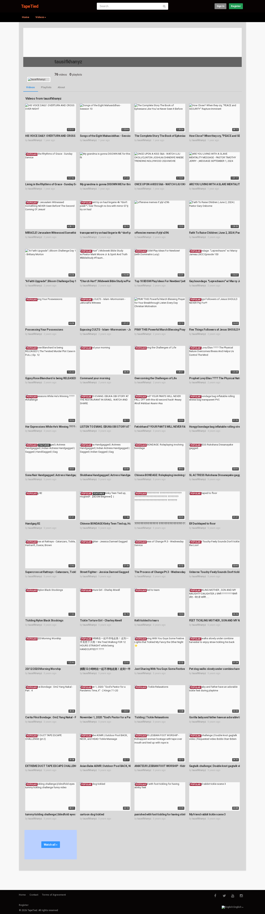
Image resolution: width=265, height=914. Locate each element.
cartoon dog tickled (92, 814)
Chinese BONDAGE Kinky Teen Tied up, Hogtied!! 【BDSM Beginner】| (122, 523)
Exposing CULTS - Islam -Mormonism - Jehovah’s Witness (115, 329)
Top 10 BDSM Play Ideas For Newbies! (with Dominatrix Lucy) (171, 281)
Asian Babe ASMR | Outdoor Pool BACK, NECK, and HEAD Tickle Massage (124, 766)
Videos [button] (40, 17)
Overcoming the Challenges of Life (155, 378)
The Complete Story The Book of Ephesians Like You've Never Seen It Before (180, 135)
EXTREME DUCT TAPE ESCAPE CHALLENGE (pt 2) (55, 766)
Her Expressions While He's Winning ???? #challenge (57, 426)
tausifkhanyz (35, 140)
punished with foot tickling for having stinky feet (163, 814)
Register (236, 6)
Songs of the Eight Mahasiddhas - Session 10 (107, 135)
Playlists (46, 87)
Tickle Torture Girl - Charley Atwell (101, 620)
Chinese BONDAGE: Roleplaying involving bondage (165, 475)
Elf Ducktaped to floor (202, 523)
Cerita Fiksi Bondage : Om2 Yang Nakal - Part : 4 (54, 717)
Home (25, 17)
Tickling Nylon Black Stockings (44, 620)
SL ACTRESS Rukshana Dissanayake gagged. (216, 475)
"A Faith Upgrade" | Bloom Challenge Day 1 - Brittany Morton (61, 281)
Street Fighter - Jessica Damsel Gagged (104, 572)
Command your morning (95, 378)
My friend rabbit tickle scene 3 (207, 814)
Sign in (220, 6)
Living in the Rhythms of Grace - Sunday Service (54, 184)
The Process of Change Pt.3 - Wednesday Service (164, 572)
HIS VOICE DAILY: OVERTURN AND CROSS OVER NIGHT (58, 135)
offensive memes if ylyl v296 (151, 232)
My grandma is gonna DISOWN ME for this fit (107, 184)
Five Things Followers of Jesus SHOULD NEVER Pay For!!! (224, 329)
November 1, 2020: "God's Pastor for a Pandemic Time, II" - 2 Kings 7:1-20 (124, 717)
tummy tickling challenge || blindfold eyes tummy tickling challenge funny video (73, 814)
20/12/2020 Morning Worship (43, 668)
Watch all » (50, 844)
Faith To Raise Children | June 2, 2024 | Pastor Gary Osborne (225, 232)
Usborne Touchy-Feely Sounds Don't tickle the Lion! (220, 572)
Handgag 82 (32, 523)
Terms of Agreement (54, 894)
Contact (33, 894)
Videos (30, 87)
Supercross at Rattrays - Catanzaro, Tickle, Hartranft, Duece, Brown (66, 572)
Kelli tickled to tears (146, 620)
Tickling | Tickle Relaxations (151, 717)
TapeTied (29, 6)
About (61, 87)
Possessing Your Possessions (44, 329)
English (237, 907)
